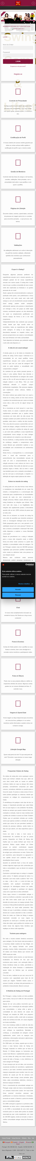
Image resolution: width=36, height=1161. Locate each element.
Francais (28, 1142)
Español (15, 1142)
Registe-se (18, 74)
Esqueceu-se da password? (18, 66)
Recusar (18, 595)
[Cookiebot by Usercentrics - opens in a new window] (25, 565)
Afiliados (24, 1138)
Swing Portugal (6, 1138)
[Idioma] (2, 3)
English (22, 1142)
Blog (29, 1138)
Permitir (18, 589)
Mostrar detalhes (24, 584)
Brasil (18, 1144)
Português (7, 1142)
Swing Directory (16, 1138)
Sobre (33, 1138)
